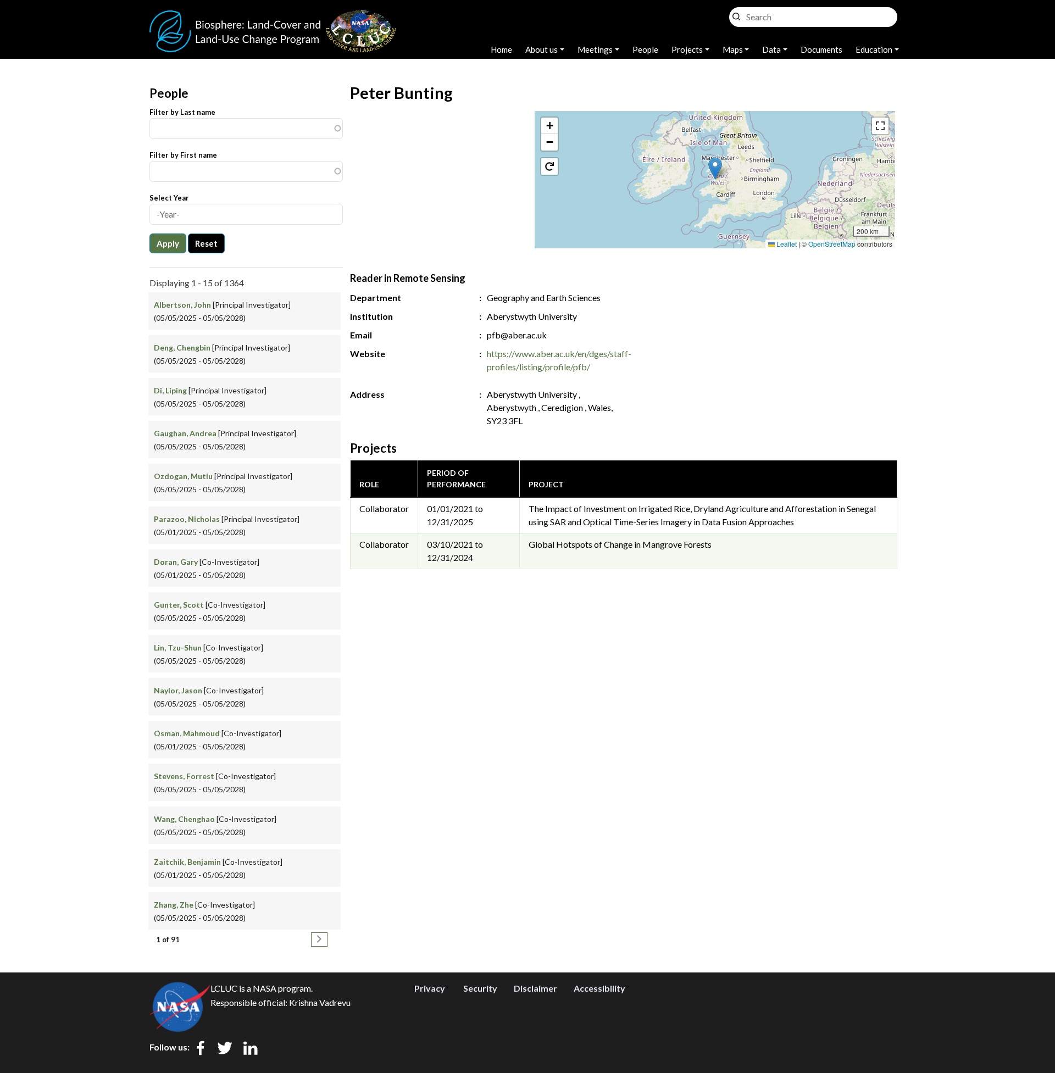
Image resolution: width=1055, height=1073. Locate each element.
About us (541, 49)
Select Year (169, 197)
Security (480, 988)
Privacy (429, 988)
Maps (733, 49)
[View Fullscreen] (880, 126)
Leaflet (786, 243)
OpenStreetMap (832, 243)
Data (771, 49)
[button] (715, 168)
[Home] (273, 16)
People (645, 49)
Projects (687, 49)
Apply (168, 243)
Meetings (595, 49)
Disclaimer (535, 988)
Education (874, 49)
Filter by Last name (182, 112)
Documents (821, 49)
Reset (206, 243)
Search (736, 14)
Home (501, 49)
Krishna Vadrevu (320, 1002)
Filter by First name (183, 155)
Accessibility (599, 988)
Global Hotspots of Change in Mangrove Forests (620, 544)
